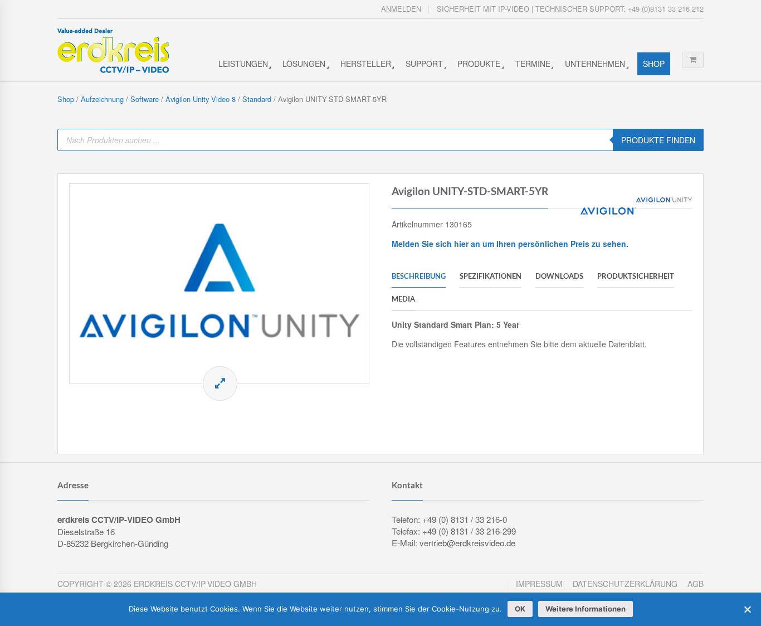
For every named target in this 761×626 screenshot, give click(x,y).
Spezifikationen (490, 275)
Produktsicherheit (635, 275)
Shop (654, 63)
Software (144, 99)
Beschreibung (419, 275)
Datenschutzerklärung (625, 583)
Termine (532, 63)
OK (520, 608)
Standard (256, 99)
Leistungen (243, 63)
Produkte (478, 63)
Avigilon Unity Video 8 (200, 99)
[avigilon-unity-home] (219, 283)
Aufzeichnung (102, 99)
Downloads (559, 275)
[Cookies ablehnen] (747, 609)
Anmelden (401, 8)
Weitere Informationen (585, 608)
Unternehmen (595, 63)
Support (424, 63)
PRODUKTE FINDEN (658, 139)
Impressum (539, 583)
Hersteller (365, 63)
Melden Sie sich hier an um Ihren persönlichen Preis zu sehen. (510, 243)
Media (403, 298)
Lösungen (303, 63)
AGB (695, 583)
